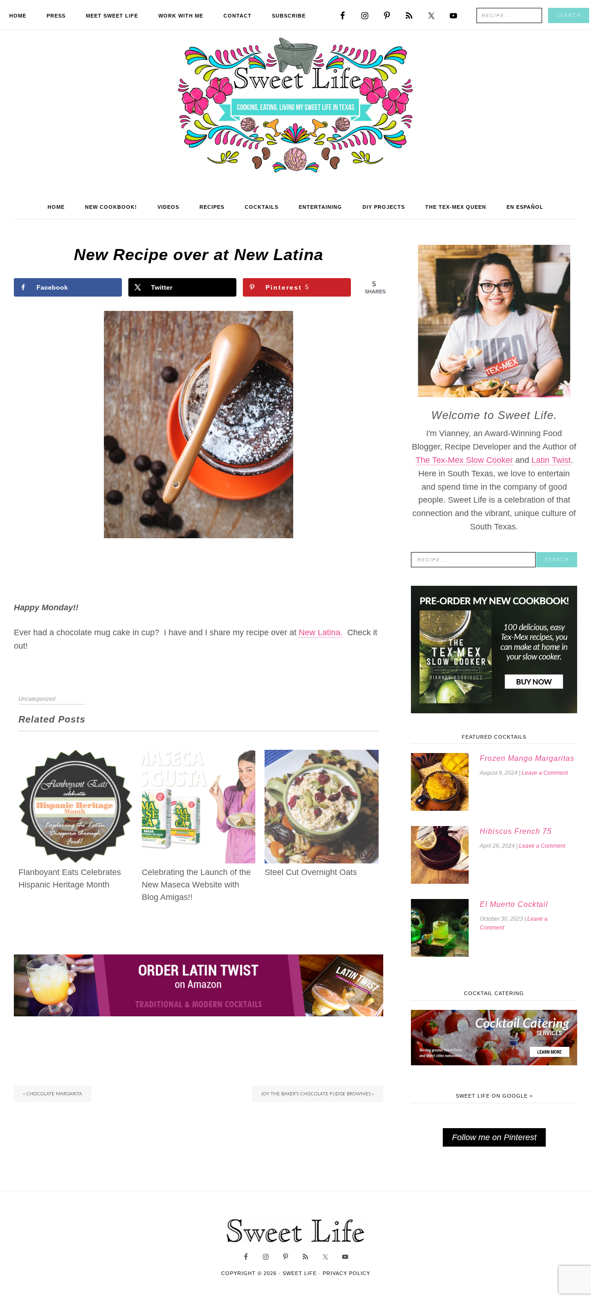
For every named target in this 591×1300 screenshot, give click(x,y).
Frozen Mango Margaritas (527, 758)
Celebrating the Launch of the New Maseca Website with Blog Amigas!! (196, 885)
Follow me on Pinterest (494, 1137)
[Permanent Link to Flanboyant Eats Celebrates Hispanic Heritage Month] (75, 756)
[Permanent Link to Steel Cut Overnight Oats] (322, 756)
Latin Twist (551, 460)
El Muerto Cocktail (514, 904)
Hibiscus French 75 (516, 831)
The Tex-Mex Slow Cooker (464, 460)
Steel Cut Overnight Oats (311, 872)
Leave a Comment (545, 773)
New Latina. (321, 632)
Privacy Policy (346, 1273)
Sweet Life (296, 106)
